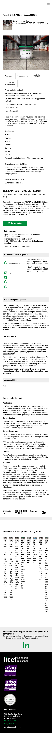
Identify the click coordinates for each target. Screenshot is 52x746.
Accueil (6, 15)
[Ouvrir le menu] (48, 4)
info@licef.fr (9, 724)
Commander (16, 223)
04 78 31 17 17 (10, 720)
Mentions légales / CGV (13, 727)
